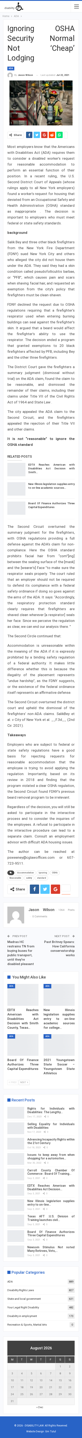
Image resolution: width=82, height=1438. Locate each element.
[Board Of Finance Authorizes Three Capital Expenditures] (16, 508)
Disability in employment (22, 1316)
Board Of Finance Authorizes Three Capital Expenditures (51, 1233)
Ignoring (43, 873)
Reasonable (15, 878)
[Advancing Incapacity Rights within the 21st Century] (15, 1144)
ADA (11, 68)
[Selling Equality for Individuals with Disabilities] (15, 1128)
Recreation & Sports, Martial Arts (27, 1324)
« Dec (39, 1407)
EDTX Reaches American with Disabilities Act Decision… (51, 1187)
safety (29, 878)
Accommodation (25, 873)
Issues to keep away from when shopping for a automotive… (51, 1156)
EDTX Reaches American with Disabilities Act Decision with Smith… (51, 468)
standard (41, 878)
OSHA (55, 873)
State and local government (24, 1298)
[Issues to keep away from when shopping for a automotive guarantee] (15, 1159)
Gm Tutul (50, 1431)
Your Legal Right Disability (23, 1307)
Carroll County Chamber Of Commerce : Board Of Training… (51, 1172)
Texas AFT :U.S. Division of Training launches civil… (51, 1218)
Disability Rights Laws (20, 1290)
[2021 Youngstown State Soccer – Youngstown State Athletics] (59, 1045)
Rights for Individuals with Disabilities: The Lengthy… (51, 1110)
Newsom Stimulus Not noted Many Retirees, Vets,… (51, 1249)
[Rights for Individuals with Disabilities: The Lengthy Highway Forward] (15, 1113)
